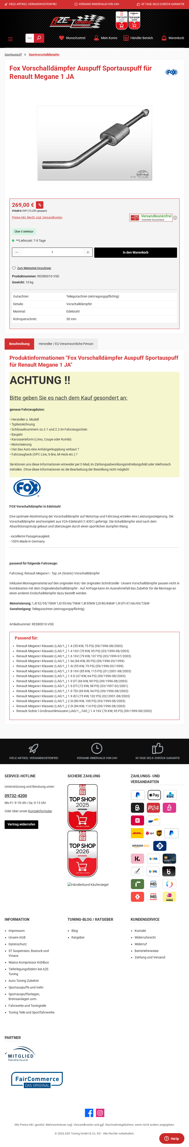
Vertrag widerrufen (21, 824)
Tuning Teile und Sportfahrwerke (31, 1012)
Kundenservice (145, 919)
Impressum (17, 931)
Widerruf (141, 944)
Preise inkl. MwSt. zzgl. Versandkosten (37, 217)
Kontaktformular (40, 811)
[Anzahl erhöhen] (88, 252)
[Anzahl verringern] (16, 252)
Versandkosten (83, 1124)
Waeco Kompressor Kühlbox (29, 962)
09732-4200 (16, 795)
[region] (94, 143)
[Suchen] (39, 38)
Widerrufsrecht (145, 937)
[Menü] (10, 38)
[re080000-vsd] (94, 143)
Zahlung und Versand (150, 957)
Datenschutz (18, 944)
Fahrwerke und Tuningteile (27, 1006)
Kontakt (140, 931)
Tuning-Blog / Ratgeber (90, 919)
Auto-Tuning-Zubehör (24, 981)
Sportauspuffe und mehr (26, 987)
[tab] (19, 344)
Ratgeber (78, 937)
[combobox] (29, 38)
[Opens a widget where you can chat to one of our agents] (171, 1139)
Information (17, 919)
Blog (74, 931)
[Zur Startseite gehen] (77, 21)
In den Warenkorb (135, 252)
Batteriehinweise (146, 951)
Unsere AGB (17, 937)
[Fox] (171, 74)
